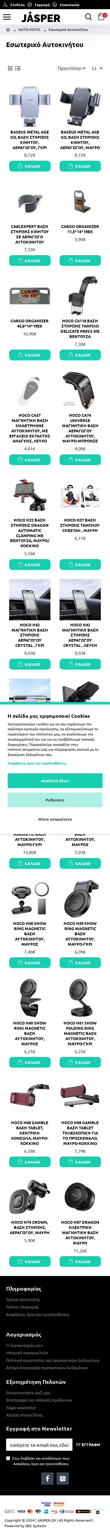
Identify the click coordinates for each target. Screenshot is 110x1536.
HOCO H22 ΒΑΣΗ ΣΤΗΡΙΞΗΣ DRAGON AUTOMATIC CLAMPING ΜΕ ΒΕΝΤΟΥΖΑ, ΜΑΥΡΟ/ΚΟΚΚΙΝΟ (30, 533)
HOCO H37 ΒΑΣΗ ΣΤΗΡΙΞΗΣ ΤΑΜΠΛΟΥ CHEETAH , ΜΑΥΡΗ (80, 525)
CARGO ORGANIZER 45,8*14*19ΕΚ (30, 323)
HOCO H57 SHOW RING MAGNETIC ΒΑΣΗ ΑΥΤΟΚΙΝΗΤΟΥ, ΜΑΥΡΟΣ (80, 834)
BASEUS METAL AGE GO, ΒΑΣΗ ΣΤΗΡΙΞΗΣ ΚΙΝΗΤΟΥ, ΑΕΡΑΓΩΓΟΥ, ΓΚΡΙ (29, 140)
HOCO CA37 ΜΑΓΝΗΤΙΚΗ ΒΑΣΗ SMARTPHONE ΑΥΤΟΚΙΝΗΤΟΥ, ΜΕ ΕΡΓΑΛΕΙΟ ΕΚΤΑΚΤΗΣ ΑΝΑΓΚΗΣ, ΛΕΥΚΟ (29, 428)
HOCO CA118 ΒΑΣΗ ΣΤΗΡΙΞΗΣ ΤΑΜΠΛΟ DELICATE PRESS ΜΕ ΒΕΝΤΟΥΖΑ (80, 328)
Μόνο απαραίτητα (55, 819)
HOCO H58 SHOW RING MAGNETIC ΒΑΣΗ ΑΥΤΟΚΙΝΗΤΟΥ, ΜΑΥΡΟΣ (29, 934)
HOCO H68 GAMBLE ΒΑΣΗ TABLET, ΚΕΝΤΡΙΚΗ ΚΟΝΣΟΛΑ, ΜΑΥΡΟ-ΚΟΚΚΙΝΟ (29, 1133)
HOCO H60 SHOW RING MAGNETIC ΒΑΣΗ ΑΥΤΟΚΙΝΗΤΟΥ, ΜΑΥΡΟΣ (29, 1033)
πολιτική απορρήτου (24, 749)
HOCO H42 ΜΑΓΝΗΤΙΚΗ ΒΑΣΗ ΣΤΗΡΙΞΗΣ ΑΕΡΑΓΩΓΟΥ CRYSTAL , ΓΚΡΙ (30, 635)
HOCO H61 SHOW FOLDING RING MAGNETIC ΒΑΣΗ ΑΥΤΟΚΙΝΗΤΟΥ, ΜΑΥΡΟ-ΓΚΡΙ (80, 1033)
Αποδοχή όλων (55, 780)
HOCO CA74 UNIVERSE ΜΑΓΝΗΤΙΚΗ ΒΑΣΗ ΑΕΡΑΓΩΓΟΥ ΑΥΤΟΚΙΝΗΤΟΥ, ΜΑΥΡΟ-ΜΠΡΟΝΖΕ (80, 428)
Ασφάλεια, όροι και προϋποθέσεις (37, 763)
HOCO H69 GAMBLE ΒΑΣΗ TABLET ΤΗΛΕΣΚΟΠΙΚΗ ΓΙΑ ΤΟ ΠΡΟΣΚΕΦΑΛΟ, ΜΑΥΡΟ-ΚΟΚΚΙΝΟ (80, 1133)
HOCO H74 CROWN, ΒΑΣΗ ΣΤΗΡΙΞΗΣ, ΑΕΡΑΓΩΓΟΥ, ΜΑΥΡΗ (30, 1227)
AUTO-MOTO (29, 29)
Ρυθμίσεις (55, 799)
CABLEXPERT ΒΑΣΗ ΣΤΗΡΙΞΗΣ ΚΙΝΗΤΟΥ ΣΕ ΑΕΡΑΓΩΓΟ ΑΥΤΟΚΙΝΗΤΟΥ (30, 234)
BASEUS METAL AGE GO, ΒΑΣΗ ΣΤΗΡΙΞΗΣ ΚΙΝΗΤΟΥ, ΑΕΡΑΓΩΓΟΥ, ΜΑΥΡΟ (80, 140)
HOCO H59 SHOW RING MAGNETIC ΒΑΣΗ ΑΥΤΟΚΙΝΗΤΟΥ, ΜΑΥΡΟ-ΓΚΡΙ (80, 934)
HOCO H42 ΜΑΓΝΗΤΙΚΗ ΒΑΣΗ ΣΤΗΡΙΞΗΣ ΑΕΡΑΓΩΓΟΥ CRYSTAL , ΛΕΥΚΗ (80, 635)
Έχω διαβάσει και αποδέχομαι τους (40, 1461)
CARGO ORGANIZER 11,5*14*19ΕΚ (80, 229)
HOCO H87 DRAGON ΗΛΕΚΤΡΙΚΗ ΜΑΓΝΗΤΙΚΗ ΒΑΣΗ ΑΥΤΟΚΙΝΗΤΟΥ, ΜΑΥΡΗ (80, 1232)
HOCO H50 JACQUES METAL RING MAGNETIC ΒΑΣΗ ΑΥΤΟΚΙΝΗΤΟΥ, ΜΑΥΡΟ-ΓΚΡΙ (29, 834)
